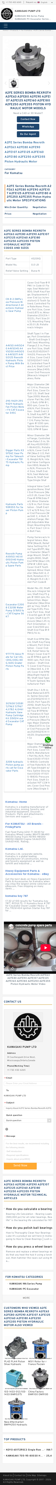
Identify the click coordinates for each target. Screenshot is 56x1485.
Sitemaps (41, 1475)
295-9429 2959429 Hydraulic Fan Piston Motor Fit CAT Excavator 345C (15, 407)
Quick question (14, 1115)
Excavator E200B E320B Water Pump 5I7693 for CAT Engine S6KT (15, 610)
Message (9, 1136)
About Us (7, 1475)
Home (5, 30)
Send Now (20, 1166)
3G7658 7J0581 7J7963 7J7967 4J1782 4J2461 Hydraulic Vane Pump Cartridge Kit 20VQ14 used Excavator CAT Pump (15, 714)
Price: (8, 213)
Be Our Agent (28, 134)
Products (14, 30)
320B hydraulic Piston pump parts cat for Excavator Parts (14, 766)
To (7, 1090)
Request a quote (33, 2)
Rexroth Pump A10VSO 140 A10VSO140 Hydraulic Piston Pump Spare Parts (15, 559)
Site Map (31, 1475)
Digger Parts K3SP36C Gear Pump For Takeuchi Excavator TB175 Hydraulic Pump (15, 458)
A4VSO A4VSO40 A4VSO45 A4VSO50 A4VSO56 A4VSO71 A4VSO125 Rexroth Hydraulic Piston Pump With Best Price (15, 356)
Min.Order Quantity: (16, 207)
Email (8, 1078)
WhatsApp (28, 126)
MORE (26, 1298)
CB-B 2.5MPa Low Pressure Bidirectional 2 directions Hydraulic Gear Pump (15, 305)
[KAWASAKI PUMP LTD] (7, 14)
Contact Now (28, 119)
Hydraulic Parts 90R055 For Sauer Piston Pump (14, 509)
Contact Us (19, 1475)
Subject (9, 1103)
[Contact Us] (48, 742)
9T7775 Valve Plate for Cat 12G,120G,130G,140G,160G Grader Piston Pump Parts (15, 662)
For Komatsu (26, 30)
